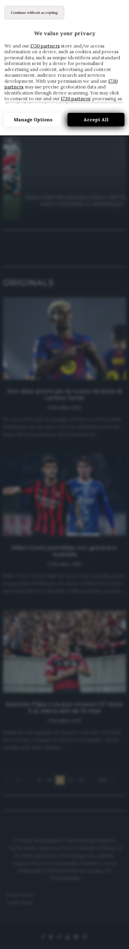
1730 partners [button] (45, 46)
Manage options (33, 120)
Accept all (96, 120)
